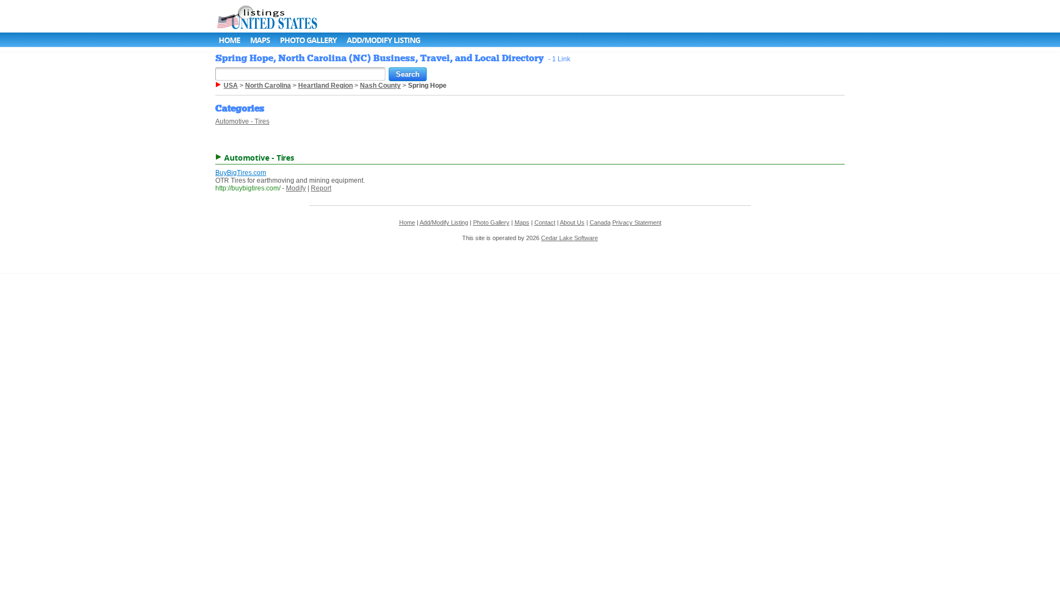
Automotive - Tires (242, 121)
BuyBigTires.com (240, 173)
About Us (572, 222)
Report (321, 188)
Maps (260, 40)
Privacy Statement (636, 222)
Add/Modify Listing (383, 40)
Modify (296, 188)
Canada (600, 222)
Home (229, 40)
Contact (544, 222)
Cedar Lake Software (569, 238)
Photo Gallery (308, 40)
